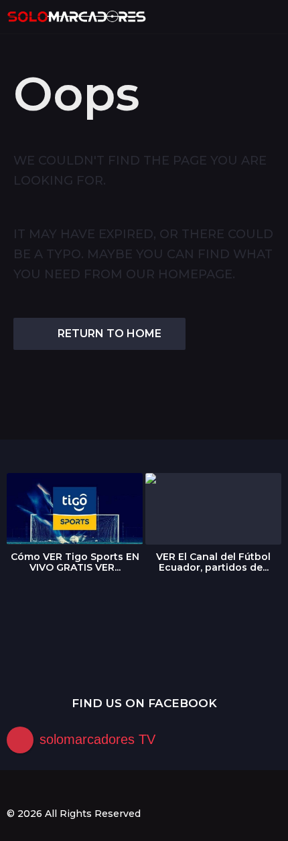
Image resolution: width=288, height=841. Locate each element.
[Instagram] (39, 789)
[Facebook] (12, 789)
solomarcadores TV (97, 739)
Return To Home (109, 333)
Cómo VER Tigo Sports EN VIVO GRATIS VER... (75, 562)
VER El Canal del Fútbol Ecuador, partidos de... (213, 562)
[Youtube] (67, 789)
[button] (249, 16)
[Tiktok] (94, 789)
